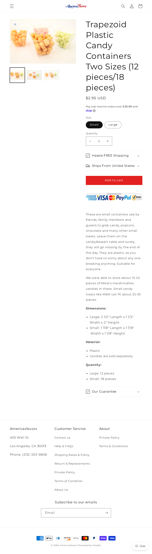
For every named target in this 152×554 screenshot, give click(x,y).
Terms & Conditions (113, 446)
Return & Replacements (72, 463)
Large (113, 124)
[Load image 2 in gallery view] (34, 75)
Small (94, 124)
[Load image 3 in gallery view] (51, 75)
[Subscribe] (106, 512)
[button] (11, 6)
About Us (61, 489)
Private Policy (64, 472)
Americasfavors (68, 545)
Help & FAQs (63, 446)
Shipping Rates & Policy (72, 455)
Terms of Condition (68, 481)
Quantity (92, 133)
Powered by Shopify (89, 545)
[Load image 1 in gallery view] (17, 75)
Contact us (62, 437)
